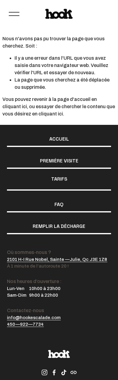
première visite (59, 161)
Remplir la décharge (59, 226)
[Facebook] (54, 372)
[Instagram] (44, 372)
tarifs (59, 179)
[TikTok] (64, 372)
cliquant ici (14, 106)
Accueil (59, 139)
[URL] (73, 372)
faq (59, 204)
